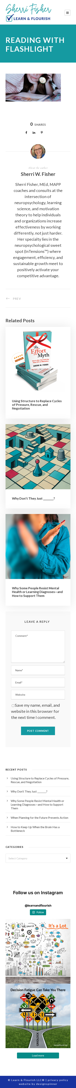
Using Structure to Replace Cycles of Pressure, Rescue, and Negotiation (37, 404)
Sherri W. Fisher (38, 174)
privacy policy (58, 1080)
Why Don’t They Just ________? (33, 498)
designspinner (46, 1083)
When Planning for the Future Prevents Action (39, 817)
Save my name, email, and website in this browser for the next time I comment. (35, 711)
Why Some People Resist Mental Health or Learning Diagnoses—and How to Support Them (37, 592)
